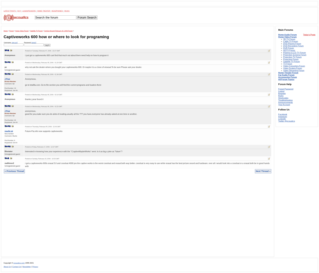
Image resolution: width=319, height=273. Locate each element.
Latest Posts (10, 11)
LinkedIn (282, 119)
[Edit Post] (269, 51)
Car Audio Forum (286, 75)
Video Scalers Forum (292, 68)
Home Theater (43, 11)
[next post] (7, 50)
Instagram (282, 117)
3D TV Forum (289, 39)
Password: (30, 43)
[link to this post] (11, 50)
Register (282, 93)
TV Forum (287, 64)
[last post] (8, 50)
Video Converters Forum (294, 66)
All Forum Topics (286, 79)
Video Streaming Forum (293, 70)
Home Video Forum (287, 37)
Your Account (284, 105)
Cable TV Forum (290, 41)
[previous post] (7, 62)
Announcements (285, 102)
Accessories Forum (287, 77)
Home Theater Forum (288, 73)
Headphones (57, 11)
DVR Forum (288, 48)
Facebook (282, 114)
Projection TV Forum (292, 57)
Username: (11, 43)
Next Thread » (263, 171)
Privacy (35, 267)
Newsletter (27, 267)
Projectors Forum (290, 59)
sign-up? (15, 43)
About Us (7, 267)
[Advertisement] (78, 217)
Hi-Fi (19, 11)
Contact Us (16, 267)
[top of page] (5, 50)
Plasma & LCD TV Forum (294, 53)
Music (67, 11)
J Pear (7, 79)
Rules (280, 96)
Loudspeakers (29, 11)
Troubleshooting (285, 100)
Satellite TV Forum (291, 62)
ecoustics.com (19, 263)
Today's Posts (309, 35)
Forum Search (87, 17)
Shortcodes (283, 98)
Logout (281, 91)
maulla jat (9, 131)
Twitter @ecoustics (286, 121)
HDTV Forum (289, 50)
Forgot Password (285, 89)
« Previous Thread (14, 171)
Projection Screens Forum (294, 55)
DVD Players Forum (292, 44)
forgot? (34, 43)
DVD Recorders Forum (293, 46)
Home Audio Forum (287, 35)
